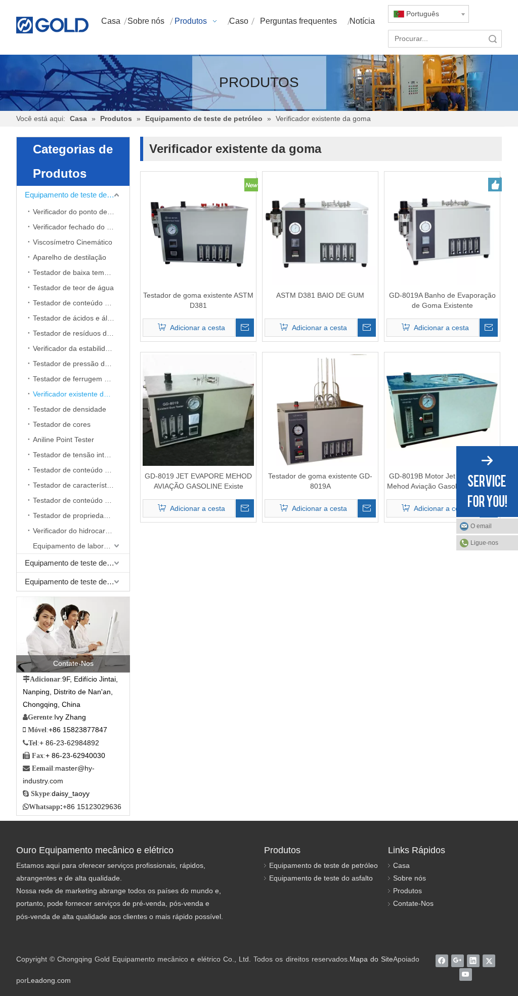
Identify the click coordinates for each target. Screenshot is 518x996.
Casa (401, 865)
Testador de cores (62, 424)
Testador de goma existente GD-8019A (320, 481)
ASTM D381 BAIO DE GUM (320, 295)
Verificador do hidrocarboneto (80, 531)
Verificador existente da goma (80, 394)
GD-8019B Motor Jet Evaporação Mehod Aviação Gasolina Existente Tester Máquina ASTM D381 (442, 481)
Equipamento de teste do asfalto (321, 878)
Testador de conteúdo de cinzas (81, 470)
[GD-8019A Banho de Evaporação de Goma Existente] (442, 229)
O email (481, 526)
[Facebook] (442, 960)
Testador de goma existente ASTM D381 (198, 300)
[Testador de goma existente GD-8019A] (320, 410)
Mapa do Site (371, 959)
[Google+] (457, 960)
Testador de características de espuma (81, 485)
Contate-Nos (413, 903)
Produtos (407, 891)
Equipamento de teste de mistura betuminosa (77, 581)
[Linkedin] (473, 960)
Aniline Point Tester (63, 439)
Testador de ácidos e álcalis (77, 318)
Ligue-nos (484, 542)
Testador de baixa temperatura (81, 272)
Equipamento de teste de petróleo (77, 194)
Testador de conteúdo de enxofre (81, 303)
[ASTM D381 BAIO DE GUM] (320, 229)
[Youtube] (465, 974)
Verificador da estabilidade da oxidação (81, 348)
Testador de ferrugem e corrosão (81, 379)
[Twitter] (489, 960)
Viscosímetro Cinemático (72, 242)
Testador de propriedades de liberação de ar (81, 515)
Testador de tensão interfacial (80, 455)
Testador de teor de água (73, 288)
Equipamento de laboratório (77, 546)
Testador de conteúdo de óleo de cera (81, 500)
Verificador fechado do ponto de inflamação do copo (81, 227)
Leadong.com (49, 980)
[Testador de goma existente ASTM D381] (198, 229)
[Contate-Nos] (73, 634)
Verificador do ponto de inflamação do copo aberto (81, 212)
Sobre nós (409, 878)
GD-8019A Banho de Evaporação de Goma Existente (442, 300)
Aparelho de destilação (69, 257)
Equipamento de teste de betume (77, 563)
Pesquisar (492, 38)
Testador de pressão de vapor (81, 364)
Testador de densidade (69, 409)
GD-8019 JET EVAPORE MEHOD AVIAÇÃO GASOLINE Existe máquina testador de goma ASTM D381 (198, 481)
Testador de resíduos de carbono (81, 333)
